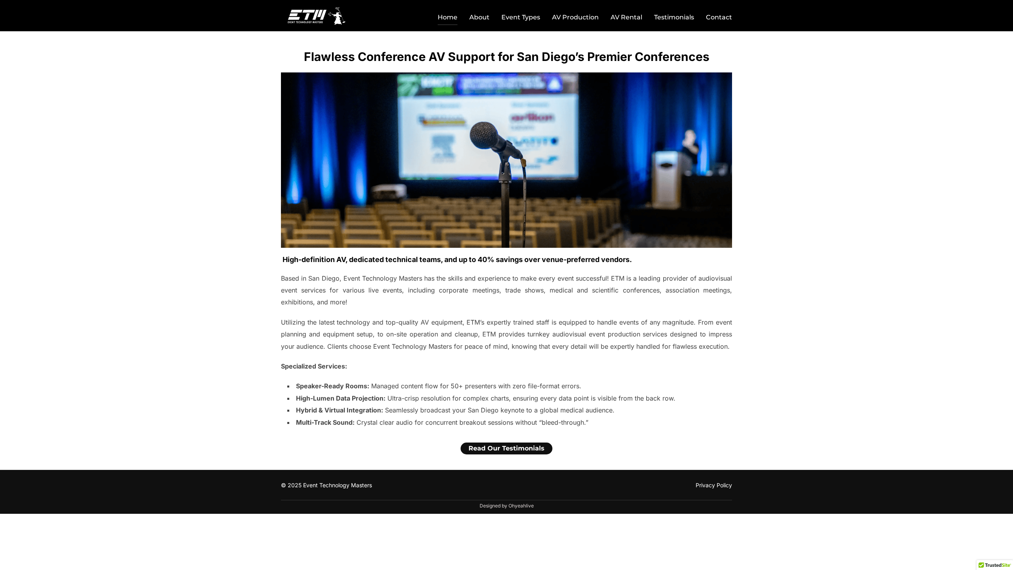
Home (447, 17)
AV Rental (626, 17)
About (479, 17)
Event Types (520, 17)
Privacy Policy (714, 485)
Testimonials (674, 17)
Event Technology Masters (337, 485)
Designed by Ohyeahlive (507, 506)
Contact (719, 17)
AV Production (575, 17)
